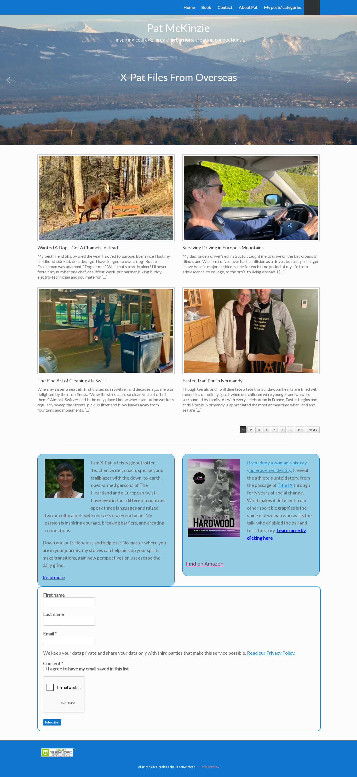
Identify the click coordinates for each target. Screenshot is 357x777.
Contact (225, 7)
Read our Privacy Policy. (271, 653)
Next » (313, 429)
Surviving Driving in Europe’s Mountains (223, 247)
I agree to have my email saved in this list (88, 668)
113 (300, 429)
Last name (53, 614)
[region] (178, 80)
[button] (312, 7)
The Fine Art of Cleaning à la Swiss (72, 380)
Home (189, 7)
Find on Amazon (204, 563)
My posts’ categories (283, 7)
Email (50, 633)
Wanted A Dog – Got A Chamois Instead (77, 247)
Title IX (285, 485)
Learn (283, 530)
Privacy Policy (210, 766)
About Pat (248, 7)
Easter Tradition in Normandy (212, 380)
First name (54, 594)
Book (206, 7)
